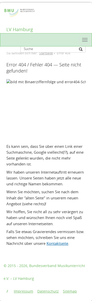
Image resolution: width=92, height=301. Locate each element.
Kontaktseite (57, 243)
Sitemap (70, 291)
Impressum (23, 291)
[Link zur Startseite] (8, 9)
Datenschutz (48, 291)
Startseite (46, 53)
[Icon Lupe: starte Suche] (80, 49)
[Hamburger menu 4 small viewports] (84, 39)
